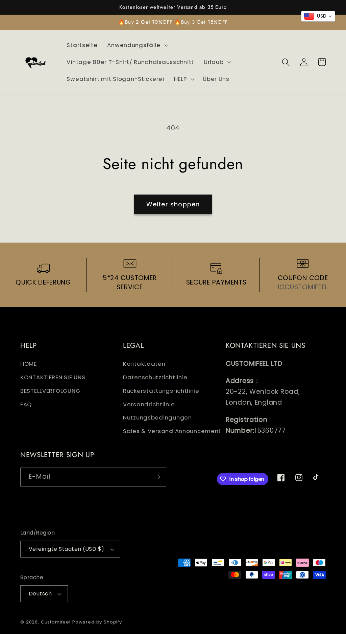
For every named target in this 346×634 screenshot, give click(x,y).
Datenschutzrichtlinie (155, 377)
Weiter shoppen (173, 204)
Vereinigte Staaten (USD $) (66, 548)
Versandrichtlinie (149, 404)
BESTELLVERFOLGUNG (50, 391)
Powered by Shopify (97, 622)
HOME (28, 364)
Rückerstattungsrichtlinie (161, 391)
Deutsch (40, 593)
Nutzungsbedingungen (157, 417)
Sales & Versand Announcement (172, 431)
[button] (137, 45)
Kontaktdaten (144, 364)
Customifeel (56, 622)
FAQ (26, 404)
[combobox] (318, 16)
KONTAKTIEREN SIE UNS (52, 377)
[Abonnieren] (157, 477)
